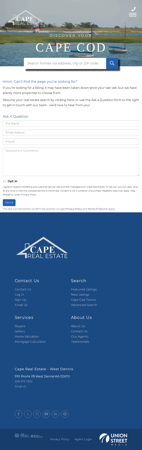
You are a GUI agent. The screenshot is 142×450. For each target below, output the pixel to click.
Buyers (20, 326)
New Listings (80, 294)
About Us (78, 326)
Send (9, 202)
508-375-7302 (133, 9)
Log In (19, 294)
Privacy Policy (28, 194)
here (70, 100)
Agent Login (83, 439)
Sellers (20, 331)
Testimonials (80, 341)
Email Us (21, 305)
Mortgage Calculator (30, 341)
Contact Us (23, 289)
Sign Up (20, 300)
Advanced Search (84, 305)
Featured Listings (84, 289)
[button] (112, 63)
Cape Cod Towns (83, 300)
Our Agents (79, 336)
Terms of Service (98, 209)
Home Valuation (27, 336)
